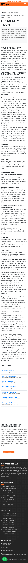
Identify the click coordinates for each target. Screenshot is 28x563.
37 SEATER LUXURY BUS (8, 527)
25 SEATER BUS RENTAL (8, 520)
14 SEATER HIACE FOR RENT (9, 516)
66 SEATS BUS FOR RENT (9, 531)
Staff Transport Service (8, 486)
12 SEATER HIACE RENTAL (9, 513)
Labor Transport (6, 490)
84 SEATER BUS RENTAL (8, 534)
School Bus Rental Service (9, 488)
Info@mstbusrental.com (14, 1)
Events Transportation (8, 499)
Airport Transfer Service (8, 495)
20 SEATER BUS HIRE (7, 518)
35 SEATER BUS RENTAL (8, 525)
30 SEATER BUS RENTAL (8, 522)
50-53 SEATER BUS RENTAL (9, 529)
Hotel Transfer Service (8, 493)
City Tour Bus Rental (7, 497)
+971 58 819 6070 (6, 543)
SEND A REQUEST (8, 452)
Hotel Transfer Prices (7, 504)
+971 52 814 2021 (6, 544)
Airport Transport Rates (8, 502)
